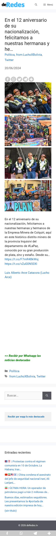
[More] (31, 79)
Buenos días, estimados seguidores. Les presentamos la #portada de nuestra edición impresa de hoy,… (26, 501)
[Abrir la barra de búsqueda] (36, 4)
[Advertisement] (28, 321)
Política (10, 54)
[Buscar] (46, 396)
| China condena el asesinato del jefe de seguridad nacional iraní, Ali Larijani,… (28, 478)
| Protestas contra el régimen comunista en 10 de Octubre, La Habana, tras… (25, 465)
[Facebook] (7, 79)
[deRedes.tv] (13, 4)
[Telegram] (25, 79)
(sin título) (11, 510)
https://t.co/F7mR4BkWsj (22, 259)
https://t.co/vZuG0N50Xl (21, 264)
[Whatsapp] (13, 79)
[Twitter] (19, 79)
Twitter (9, 60)
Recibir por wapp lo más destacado (26, 416)
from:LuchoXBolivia (29, 54)
